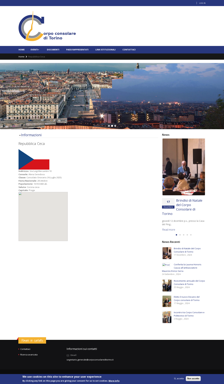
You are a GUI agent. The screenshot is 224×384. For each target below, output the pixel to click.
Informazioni (31, 135)
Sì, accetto (179, 378)
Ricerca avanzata (29, 354)
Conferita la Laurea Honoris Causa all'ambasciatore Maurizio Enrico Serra (181, 267)
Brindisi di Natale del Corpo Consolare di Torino (182, 207)
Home (22, 49)
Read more (168, 229)
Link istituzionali (105, 49)
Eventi (34, 49)
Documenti (53, 49)
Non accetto (193, 378)
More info (114, 380)
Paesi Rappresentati (77, 49)
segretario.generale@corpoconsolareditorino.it (90, 359)
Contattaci (129, 49)
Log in (202, 3)
